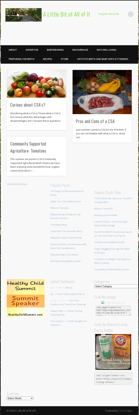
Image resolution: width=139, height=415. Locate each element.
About (13, 49)
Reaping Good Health (105, 215)
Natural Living (106, 49)
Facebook (105, 41)
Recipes (47, 59)
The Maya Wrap (58, 224)
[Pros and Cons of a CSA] (102, 92)
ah (51, 294)
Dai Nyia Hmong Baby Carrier (65, 261)
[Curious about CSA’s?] (36, 84)
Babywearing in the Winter (64, 254)
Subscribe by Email (17, 184)
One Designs (125, 410)
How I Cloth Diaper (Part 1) (71, 294)
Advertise (32, 49)
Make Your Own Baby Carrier (65, 201)
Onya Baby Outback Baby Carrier (111, 269)
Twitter (112, 41)
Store (64, 59)
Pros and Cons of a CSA (95, 121)
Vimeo (127, 41)
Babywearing (55, 49)
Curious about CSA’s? (27, 104)
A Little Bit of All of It (66, 14)
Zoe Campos (57, 321)
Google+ (134, 41)
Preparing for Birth (21, 59)
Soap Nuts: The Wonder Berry (66, 231)
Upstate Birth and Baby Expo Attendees (102, 59)
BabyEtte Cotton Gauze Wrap (66, 237)
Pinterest (119, 41)
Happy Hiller (57, 310)
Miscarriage (80, 49)
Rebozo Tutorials (59, 207)
